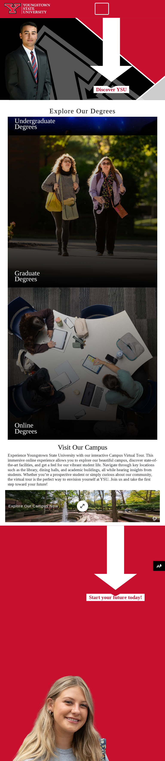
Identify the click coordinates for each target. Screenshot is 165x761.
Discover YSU (111, 89)
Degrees (26, 126)
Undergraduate (35, 121)
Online (24, 425)
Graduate (27, 273)
